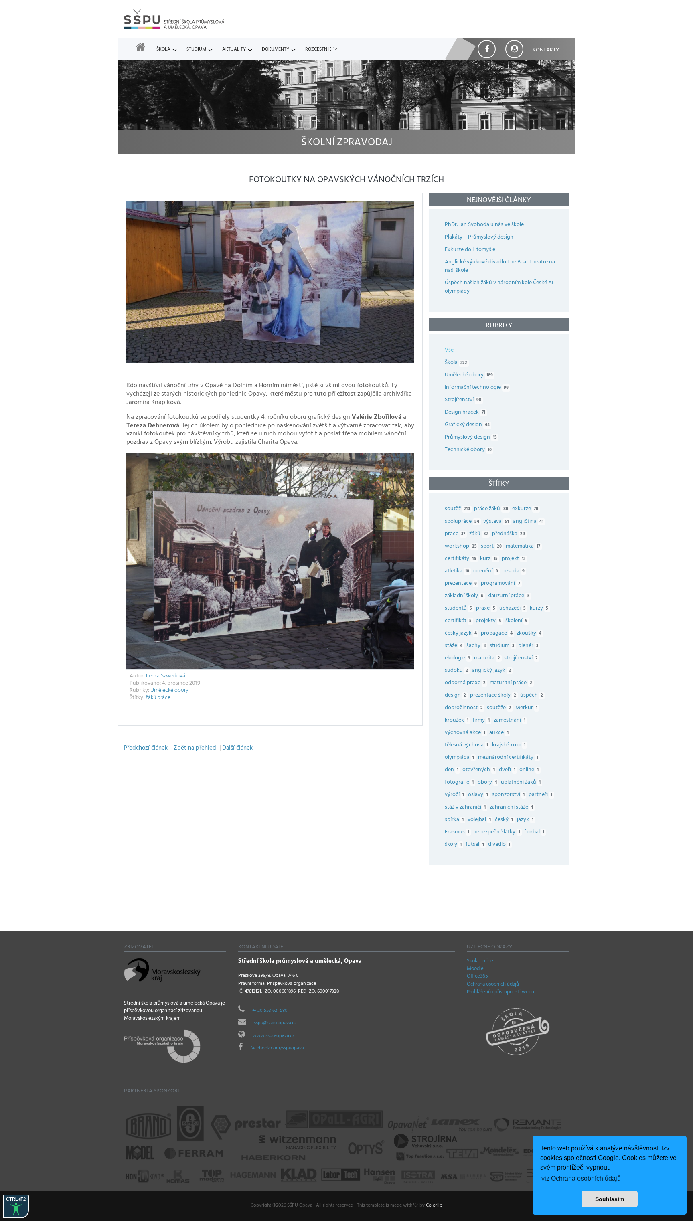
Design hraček (465, 412)
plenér (528, 646)
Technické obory (468, 450)
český (504, 820)
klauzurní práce (508, 596)
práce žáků (491, 509)
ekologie (457, 658)
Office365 (477, 977)
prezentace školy (493, 695)
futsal (475, 845)
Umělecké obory (169, 690)
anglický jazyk (491, 671)
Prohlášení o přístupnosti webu (500, 992)
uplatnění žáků (521, 782)
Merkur (526, 708)
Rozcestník (318, 49)
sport (491, 546)
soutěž (457, 509)
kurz (488, 559)
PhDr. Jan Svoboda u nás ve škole (484, 225)
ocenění (485, 571)
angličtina (528, 522)
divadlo (499, 845)
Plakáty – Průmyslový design (479, 237)
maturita (487, 658)
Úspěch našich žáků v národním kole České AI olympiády (499, 287)
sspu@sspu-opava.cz (275, 1023)
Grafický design (467, 425)
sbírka (454, 820)
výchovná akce (465, 733)
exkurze (525, 509)
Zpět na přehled (195, 748)
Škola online (480, 961)
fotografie (459, 782)
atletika (457, 571)
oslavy (478, 795)
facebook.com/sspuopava (277, 1048)
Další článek (237, 748)
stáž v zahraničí (465, 807)
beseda (513, 571)
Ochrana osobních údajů (493, 985)
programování (500, 584)
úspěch (531, 695)
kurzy (539, 608)
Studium (196, 49)
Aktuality (234, 49)
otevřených (478, 770)
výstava (496, 522)
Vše (449, 350)
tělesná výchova (466, 745)
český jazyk (461, 633)
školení (516, 621)
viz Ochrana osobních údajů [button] (581, 1178)
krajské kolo (508, 745)
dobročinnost (464, 708)
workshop (461, 546)
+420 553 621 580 (270, 1011)
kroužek (456, 720)
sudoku (456, 671)
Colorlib (434, 1205)
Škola (163, 49)
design (455, 695)
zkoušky (529, 633)
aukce (498, 733)
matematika (523, 546)
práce (163, 698)
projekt (513, 559)
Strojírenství (463, 400)
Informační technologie (477, 388)
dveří (507, 770)
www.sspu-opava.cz (273, 1036)
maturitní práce (511, 683)
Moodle (475, 969)
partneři (540, 795)
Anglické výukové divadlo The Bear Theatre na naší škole (500, 266)
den (451, 770)
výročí (454, 795)
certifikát (458, 621)
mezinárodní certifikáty (508, 758)
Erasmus (457, 832)
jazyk (525, 820)
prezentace (461, 584)
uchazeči (512, 608)
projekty (488, 621)
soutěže (499, 708)
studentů (458, 608)
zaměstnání (509, 720)
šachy (475, 646)
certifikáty (460, 559)
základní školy (464, 596)
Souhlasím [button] (609, 1199)
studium (502, 646)
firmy (480, 720)
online (529, 770)
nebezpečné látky (496, 832)
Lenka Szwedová (165, 676)
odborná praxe (465, 683)
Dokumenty (275, 49)
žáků (151, 698)
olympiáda (459, 758)
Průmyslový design (471, 437)
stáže (453, 646)
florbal (534, 832)
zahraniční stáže (511, 807)
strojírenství (521, 658)
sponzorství (508, 795)
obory (487, 782)
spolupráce (462, 522)
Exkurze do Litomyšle (470, 250)
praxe (485, 608)
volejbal (479, 820)
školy (453, 845)
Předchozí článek (146, 748)
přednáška (508, 534)
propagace (496, 633)
